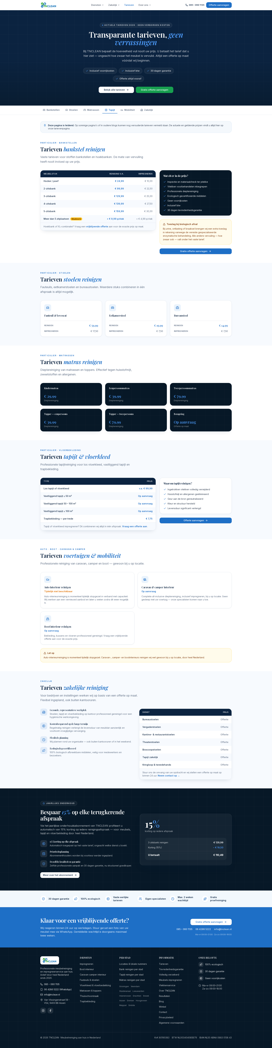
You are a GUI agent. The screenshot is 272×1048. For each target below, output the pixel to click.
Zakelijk (112, 5)
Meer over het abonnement (58, 875)
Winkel (162, 1006)
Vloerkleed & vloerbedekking (95, 985)
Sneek (146, 996)
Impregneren (86, 964)
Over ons (143, 5)
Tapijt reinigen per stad (131, 974)
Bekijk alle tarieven (114, 89)
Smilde (131, 1005)
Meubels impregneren (170, 980)
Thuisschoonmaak (89, 996)
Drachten (137, 996)
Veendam (135, 986)
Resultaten (164, 996)
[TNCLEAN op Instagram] (43, 1010)
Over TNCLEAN (167, 990)
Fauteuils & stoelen (89, 980)
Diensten (96, 5)
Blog (161, 1001)
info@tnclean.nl (223, 929)
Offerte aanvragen (219, 5)
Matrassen (93, 110)
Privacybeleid (166, 1017)
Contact (163, 1012)
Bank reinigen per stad (131, 969)
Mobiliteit (129, 110)
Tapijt (112, 110)
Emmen (130, 1000)
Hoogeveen (141, 1000)
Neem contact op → (169, 775)
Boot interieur (87, 969)
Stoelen (73, 110)
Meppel (123, 1005)
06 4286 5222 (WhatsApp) (58, 989)
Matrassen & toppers (90, 990)
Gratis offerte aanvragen (154, 89)
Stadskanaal (125, 991)
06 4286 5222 (203, 929)
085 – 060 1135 (196, 5)
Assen (122, 1000)
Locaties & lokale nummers (133, 964)
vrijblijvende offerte (97, 226)
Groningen (124, 986)
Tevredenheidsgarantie (171, 969)
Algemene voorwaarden (171, 1022)
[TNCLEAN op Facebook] (50, 1010)
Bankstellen (53, 110)
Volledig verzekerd (169, 974)
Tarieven (129, 5)
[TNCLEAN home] (48, 5)
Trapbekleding (87, 1001)
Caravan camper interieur (93, 974)
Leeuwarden (138, 991)
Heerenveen (125, 996)
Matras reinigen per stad (132, 980)
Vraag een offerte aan (134, 526)
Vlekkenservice (167, 985)
